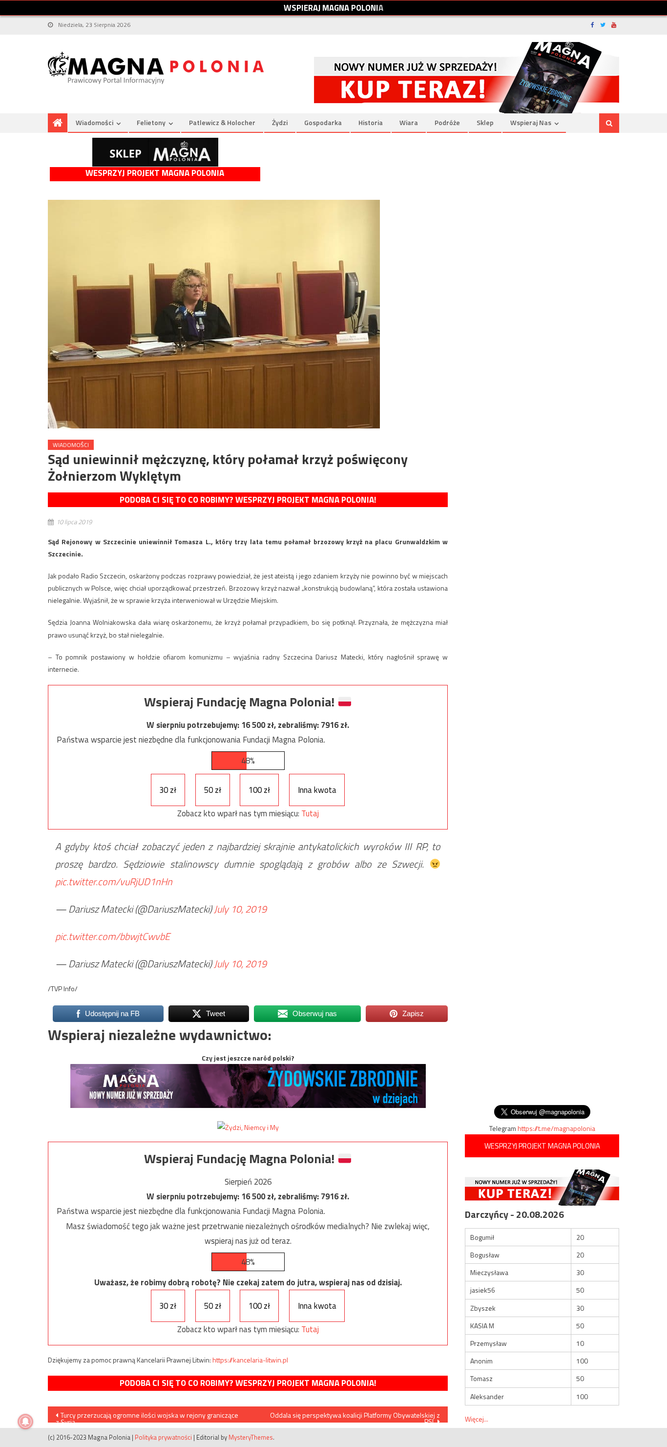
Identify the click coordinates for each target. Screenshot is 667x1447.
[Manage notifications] (25, 1421)
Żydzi (280, 122)
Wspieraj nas (530, 122)
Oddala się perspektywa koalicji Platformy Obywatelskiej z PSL (355, 1416)
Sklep (485, 122)
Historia (370, 122)
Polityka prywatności (163, 1437)
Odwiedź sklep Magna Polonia (155, 152)
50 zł (212, 790)
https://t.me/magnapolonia (556, 1128)
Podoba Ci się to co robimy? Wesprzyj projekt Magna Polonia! (248, 499)
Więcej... (476, 1419)
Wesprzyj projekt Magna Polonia (154, 173)
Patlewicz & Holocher (222, 122)
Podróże (447, 122)
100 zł (259, 790)
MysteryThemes (251, 1437)
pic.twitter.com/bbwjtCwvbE (112, 936)
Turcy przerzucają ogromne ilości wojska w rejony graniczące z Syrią (147, 1416)
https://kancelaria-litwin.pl (250, 1360)
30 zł (167, 790)
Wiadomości (94, 122)
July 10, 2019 (240, 908)
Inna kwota (317, 790)
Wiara (408, 122)
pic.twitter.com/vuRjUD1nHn (113, 881)
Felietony (151, 122)
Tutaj (310, 813)
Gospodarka (323, 122)
